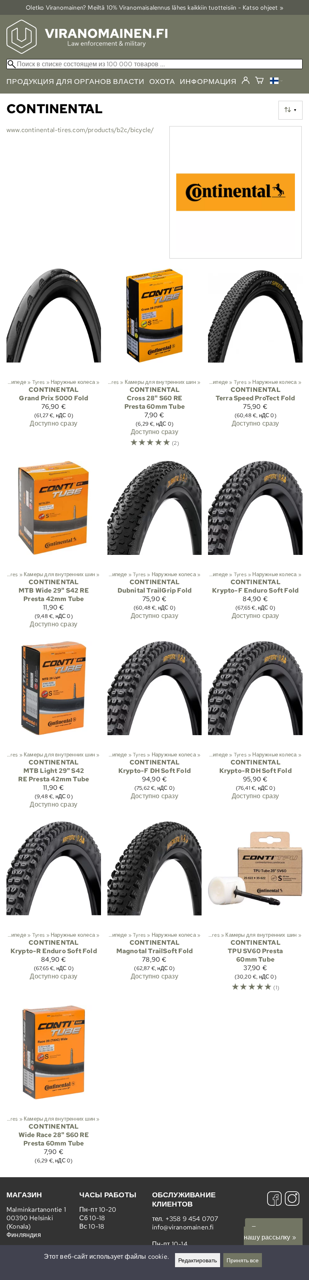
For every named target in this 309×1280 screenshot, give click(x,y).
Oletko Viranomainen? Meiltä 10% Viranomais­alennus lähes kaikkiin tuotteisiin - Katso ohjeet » (154, 7)
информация (208, 81)
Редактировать (197, 1260)
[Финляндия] (276, 81)
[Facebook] (274, 1199)
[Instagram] (292, 1199)
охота (162, 81)
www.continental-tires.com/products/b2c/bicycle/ (80, 130)
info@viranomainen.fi (183, 1227)
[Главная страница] (86, 51)
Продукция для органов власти (75, 81)
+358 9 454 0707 (191, 1219)
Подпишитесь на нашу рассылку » (273, 1233)
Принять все (243, 1260)
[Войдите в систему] (245, 80)
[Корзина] (259, 81)
